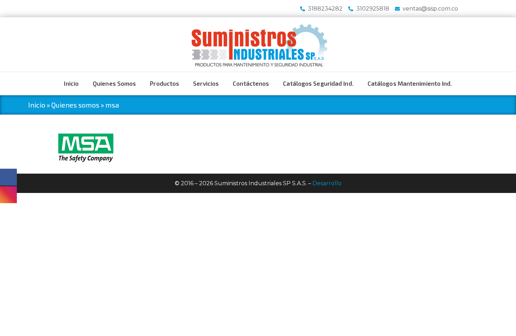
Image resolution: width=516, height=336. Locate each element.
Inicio (71, 83)
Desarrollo (327, 183)
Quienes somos (114, 83)
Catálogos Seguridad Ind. (318, 83)
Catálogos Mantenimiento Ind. (410, 83)
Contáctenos (251, 83)
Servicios (206, 83)
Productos (164, 83)
